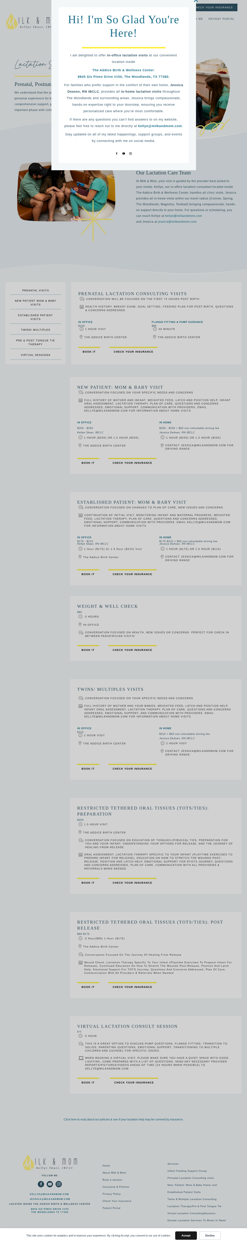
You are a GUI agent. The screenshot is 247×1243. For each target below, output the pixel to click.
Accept (186, 1235)
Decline (210, 1235)
